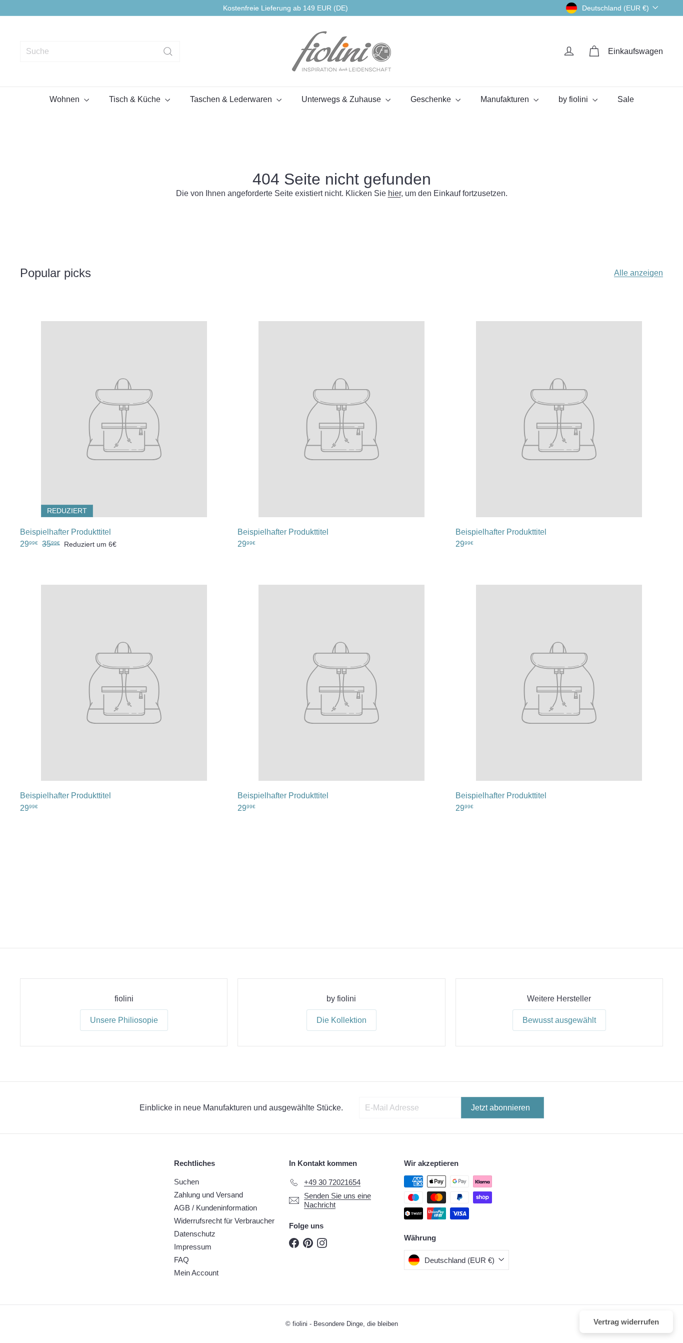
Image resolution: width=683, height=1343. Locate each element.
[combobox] (100, 51)
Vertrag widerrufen (626, 1321)
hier (394, 193)
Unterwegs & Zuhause (342, 99)
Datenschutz (195, 1233)
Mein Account (196, 1272)
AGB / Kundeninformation (215, 1207)
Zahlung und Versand (208, 1194)
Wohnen (66, 99)
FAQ (181, 1259)
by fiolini (574, 99)
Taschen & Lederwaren (232, 99)
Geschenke (431, 99)
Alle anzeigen (638, 273)
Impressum (193, 1246)
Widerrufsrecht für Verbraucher (224, 1220)
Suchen (186, 1181)
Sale (626, 99)
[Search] (168, 51)
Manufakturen (505, 99)
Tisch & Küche (135, 99)
